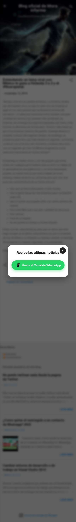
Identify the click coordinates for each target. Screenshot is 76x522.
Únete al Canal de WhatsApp (38, 265)
